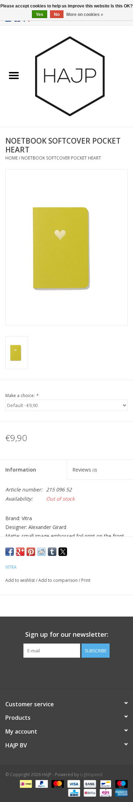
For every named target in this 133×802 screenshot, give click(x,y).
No (57, 14)
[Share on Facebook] (9, 551)
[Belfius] (89, 792)
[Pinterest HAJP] (66, 672)
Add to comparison (58, 580)
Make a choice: (21, 395)
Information (20, 469)
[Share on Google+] (20, 551)
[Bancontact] (105, 783)
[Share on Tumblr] (52, 551)
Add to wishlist (20, 580)
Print (85, 580)
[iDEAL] (25, 783)
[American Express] (120, 792)
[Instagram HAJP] (79, 672)
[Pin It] (31, 551)
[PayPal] (41, 783)
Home (11, 158)
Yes (39, 14)
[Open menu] (14, 75)
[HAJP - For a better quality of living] (80, 75)
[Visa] (73, 783)
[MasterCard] (57, 783)
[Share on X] (63, 551)
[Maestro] (120, 783)
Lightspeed (91, 775)
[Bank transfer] (89, 783)
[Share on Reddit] (41, 551)
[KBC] (73, 792)
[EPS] (105, 792)
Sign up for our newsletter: (66, 634)
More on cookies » (84, 14)
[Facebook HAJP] (54, 672)
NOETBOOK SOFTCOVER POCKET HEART (61, 158)
